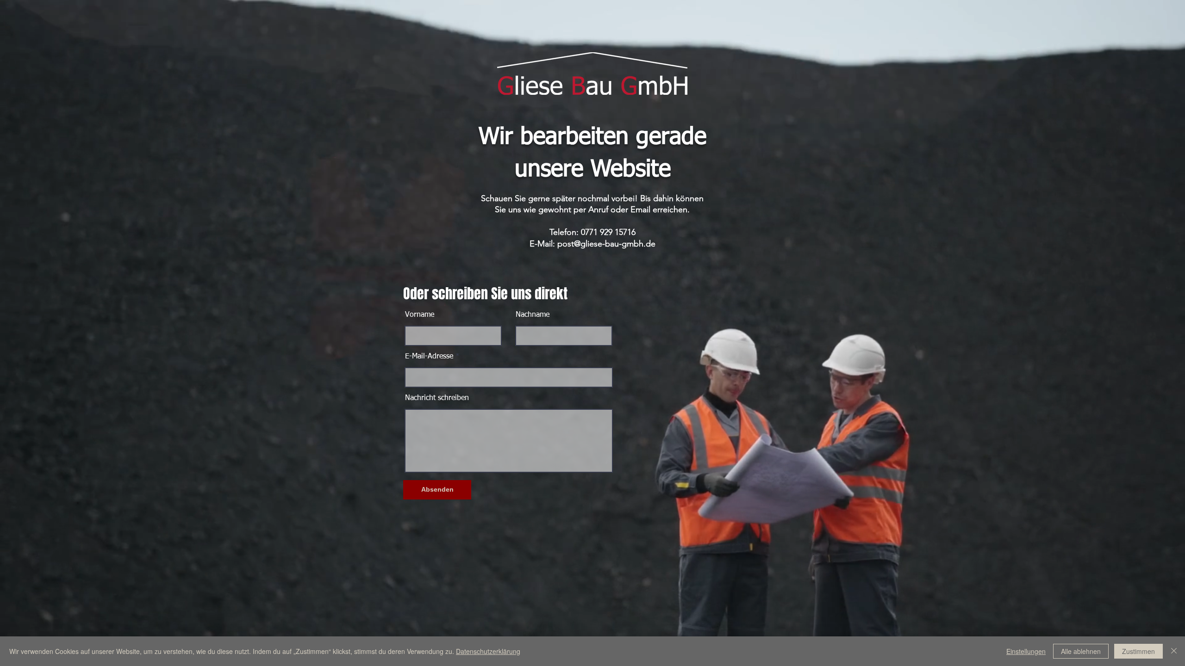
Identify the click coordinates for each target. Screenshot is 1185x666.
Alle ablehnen (1081, 651)
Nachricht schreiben (437, 398)
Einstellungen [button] (1026, 651)
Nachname (532, 315)
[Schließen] (1173, 651)
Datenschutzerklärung (488, 651)
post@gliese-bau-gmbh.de (606, 244)
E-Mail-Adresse (429, 356)
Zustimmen (1138, 651)
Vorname (419, 315)
